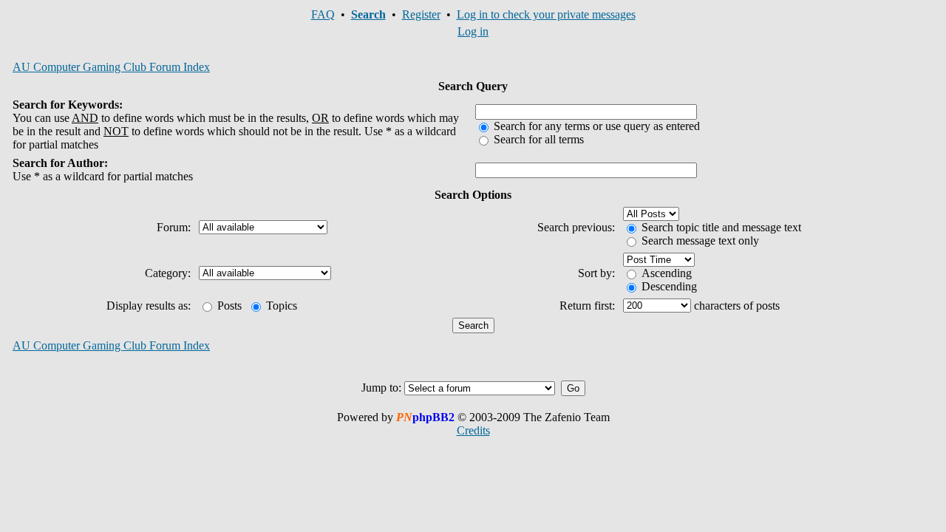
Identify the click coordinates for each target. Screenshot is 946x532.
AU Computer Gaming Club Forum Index (111, 67)
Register (421, 14)
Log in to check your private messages (546, 14)
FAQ (323, 14)
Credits (473, 430)
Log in (473, 31)
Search (368, 14)
